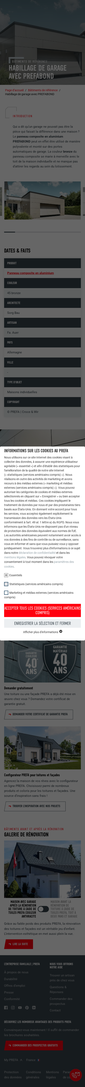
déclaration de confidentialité (37, 552)
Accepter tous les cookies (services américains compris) (42, 610)
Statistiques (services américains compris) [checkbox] (36, 584)
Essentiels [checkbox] (15, 575)
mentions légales (15, 557)
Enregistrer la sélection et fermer (42, 623)
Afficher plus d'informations (41, 632)
